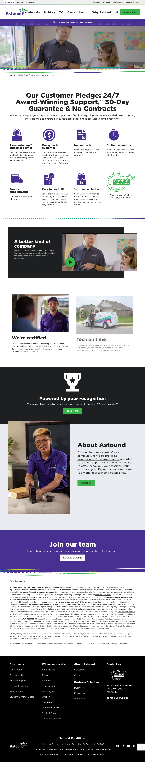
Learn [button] (82, 12)
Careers (78, 675)
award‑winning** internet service (98, 459)
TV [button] (61, 12)
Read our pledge (117, 698)
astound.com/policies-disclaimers (31, 629)
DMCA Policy (85, 744)
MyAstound (118, 2)
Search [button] (116, 12)
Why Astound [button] (101, 12)
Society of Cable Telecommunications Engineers (40, 347)
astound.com (82, 587)
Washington (48, 691)
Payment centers (19, 686)
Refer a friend (17, 691)
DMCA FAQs (99, 744)
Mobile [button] (48, 12)
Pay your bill (16, 675)
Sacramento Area (51, 707)
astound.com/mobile (126, 612)
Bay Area (47, 702)
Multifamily (30, 2)
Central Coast (49, 713)
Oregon (46, 697)
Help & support (18, 680)
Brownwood (48, 686)
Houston (46, 680)
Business (20, 2)
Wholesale (79, 698)
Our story (79, 669)
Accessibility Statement (46, 749)
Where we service (54, 664)
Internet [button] (32, 12)
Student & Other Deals (22, 697)
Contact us (113, 664)
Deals (71, 12)
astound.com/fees (103, 595)
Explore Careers (72, 558)
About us (86, 483)
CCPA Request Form (68, 749)
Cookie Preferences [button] (101, 749)
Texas (45, 675)
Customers (17, 664)
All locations (48, 669)
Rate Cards (85, 749)
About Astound (84, 664)
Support (96, 2)
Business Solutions (86, 682)
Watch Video (21, 260)
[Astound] (16, 12)
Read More (72, 411)
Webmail (106, 2)
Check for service (51, 718)
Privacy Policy (71, 744)
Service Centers (132, 2)
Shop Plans (130, 12)
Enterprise (79, 693)
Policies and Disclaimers (51, 744)
